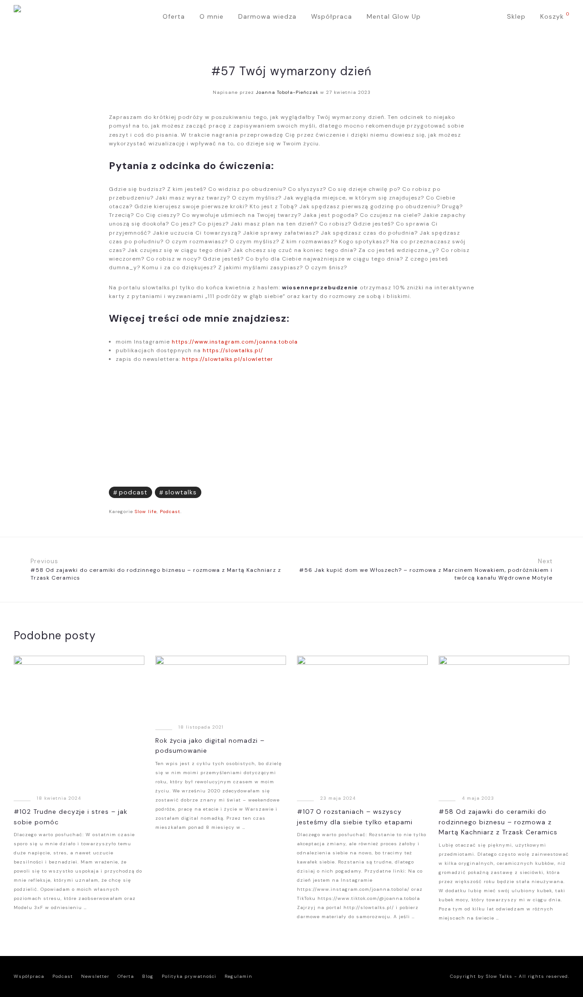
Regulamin (238, 976)
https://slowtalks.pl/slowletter (227, 359)
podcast (133, 492)
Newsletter (95, 976)
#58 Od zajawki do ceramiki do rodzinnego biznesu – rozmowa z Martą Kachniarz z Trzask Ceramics (498, 821)
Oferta (174, 16)
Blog (147, 976)
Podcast (170, 511)
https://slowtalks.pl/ (233, 350)
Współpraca (331, 16)
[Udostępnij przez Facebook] (443, 491)
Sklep (516, 16)
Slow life (146, 511)
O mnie (211, 16)
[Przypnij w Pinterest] (471, 491)
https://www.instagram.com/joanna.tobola (235, 341)
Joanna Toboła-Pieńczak (287, 92)
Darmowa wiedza (267, 16)
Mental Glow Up (394, 16)
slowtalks (181, 492)
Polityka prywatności (189, 976)
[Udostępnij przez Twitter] (457, 491)
